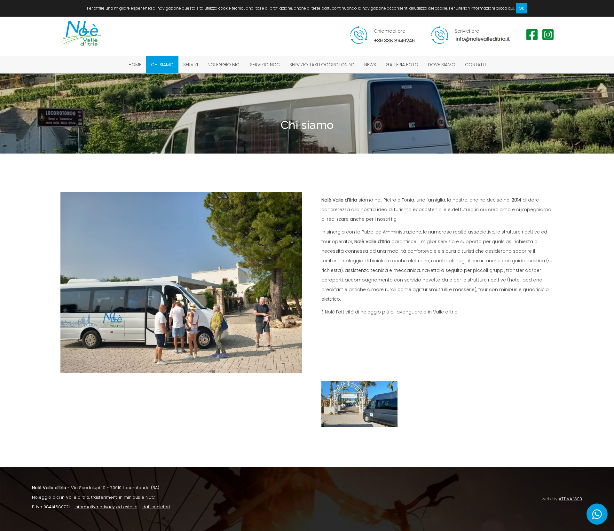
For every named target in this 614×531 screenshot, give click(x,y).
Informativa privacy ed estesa (106, 507)
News (370, 64)
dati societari (156, 507)
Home (135, 64)
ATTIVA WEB (570, 499)
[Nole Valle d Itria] (81, 51)
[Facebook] (532, 38)
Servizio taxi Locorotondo (322, 64)
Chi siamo (162, 64)
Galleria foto (402, 64)
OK (521, 8)
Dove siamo (441, 64)
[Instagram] (548, 38)
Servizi (190, 64)
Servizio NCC (265, 64)
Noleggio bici (224, 64)
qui (511, 8)
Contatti (475, 64)
